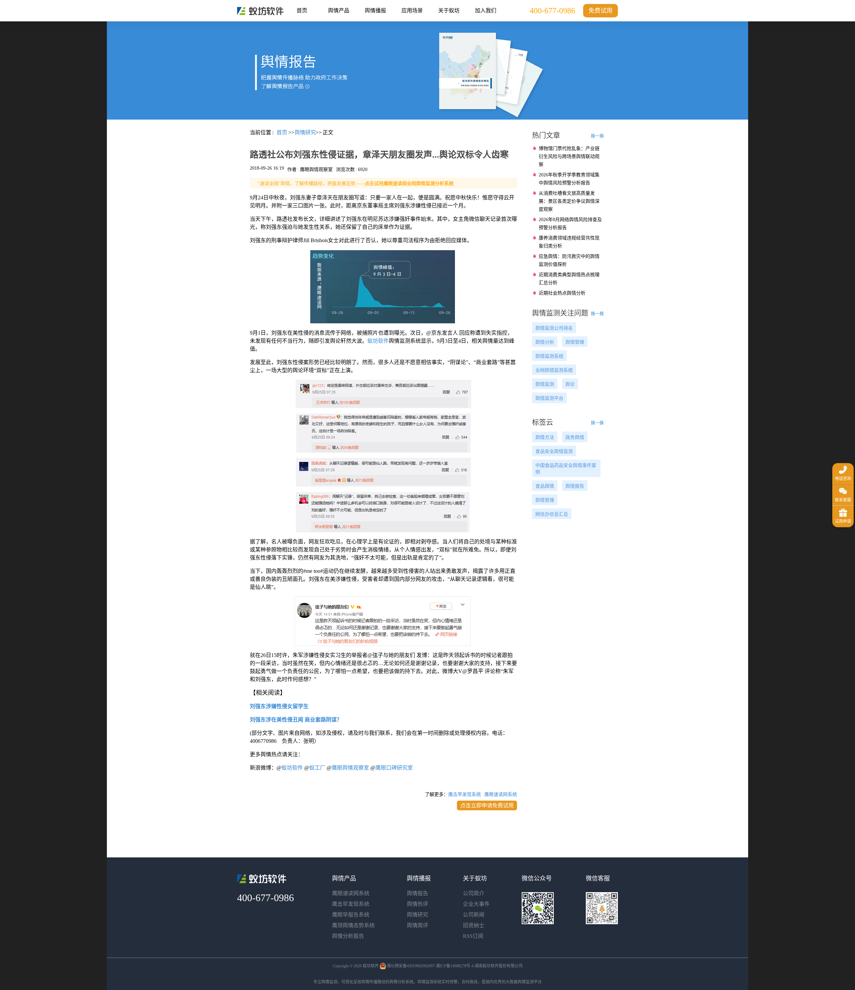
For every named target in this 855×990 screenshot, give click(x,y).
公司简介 (473, 893)
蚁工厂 (317, 768)
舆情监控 (260, 11)
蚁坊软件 (378, 341)
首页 (302, 10)
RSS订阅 (473, 936)
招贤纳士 (473, 925)
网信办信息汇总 (551, 514)
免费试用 (600, 10)
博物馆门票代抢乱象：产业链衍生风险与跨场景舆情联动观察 (569, 156)
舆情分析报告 (348, 936)
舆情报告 (574, 486)
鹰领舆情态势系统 (353, 925)
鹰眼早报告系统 (350, 915)
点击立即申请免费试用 (487, 805)
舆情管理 (574, 342)
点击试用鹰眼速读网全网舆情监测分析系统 (409, 183)
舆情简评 (417, 925)
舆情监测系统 (549, 356)
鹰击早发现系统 (464, 794)
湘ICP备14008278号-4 (455, 966)
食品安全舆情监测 (554, 451)
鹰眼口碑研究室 (394, 768)
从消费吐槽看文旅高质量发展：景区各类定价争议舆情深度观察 (569, 201)
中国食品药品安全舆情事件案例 (565, 469)
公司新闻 (473, 915)
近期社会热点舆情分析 (562, 293)
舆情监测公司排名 (554, 328)
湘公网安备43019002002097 (411, 966)
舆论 (570, 384)
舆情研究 (417, 915)
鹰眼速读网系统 (500, 794)
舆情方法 (544, 437)
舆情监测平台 (549, 398)
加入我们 (485, 10)
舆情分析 (544, 342)
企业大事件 (476, 904)
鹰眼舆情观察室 (350, 768)
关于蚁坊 (449, 10)
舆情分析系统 (401, 982)
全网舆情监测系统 (554, 370)
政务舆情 (574, 437)
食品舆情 (544, 486)
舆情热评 (417, 904)
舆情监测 (544, 384)
